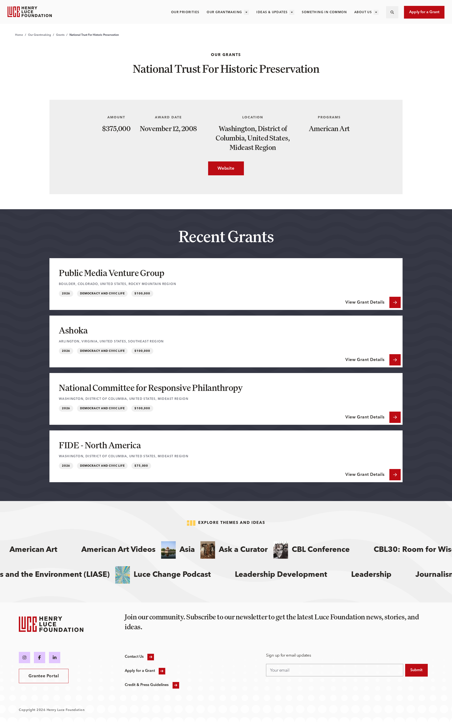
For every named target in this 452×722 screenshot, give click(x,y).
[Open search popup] (392, 12)
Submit (416, 670)
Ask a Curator (233, 550)
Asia (177, 550)
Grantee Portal (43, 676)
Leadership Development (290, 575)
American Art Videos (109, 550)
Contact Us (134, 657)
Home (19, 35)
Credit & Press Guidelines (147, 685)
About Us (363, 12)
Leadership (380, 575)
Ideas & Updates (271, 12)
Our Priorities (185, 12)
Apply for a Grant (424, 12)
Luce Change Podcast (181, 575)
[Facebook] (39, 657)
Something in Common (324, 12)
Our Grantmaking (224, 12)
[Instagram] (24, 657)
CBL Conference (311, 550)
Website (221, 168)
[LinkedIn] (54, 657)
